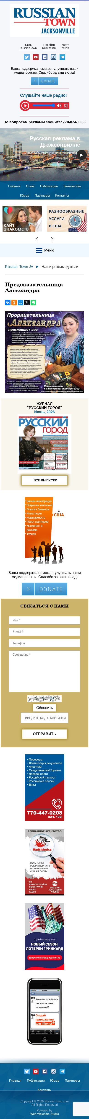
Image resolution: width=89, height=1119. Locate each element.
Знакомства (72, 186)
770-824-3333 (74, 122)
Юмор (24, 195)
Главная (14, 186)
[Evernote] (33, 302)
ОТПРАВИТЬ (44, 734)
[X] (27, 302)
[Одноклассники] (14, 302)
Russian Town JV (19, 267)
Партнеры (42, 195)
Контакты (62, 195)
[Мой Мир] (20, 302)
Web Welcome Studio (44, 1114)
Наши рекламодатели (60, 267)
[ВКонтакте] (7, 302)
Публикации (49, 186)
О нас (30, 186)
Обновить (44, 708)
